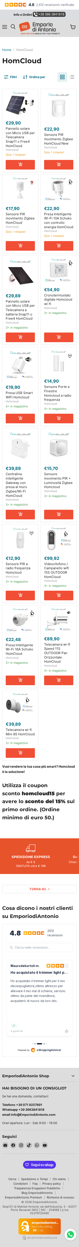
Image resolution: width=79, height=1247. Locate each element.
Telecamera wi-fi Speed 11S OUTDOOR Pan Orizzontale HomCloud (57, 653)
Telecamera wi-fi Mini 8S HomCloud (20, 732)
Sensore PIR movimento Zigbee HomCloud (20, 218)
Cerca (12, 1179)
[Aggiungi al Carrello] (20, 165)
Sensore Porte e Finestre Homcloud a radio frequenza (57, 393)
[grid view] (62, 77)
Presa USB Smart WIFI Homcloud (19, 395)
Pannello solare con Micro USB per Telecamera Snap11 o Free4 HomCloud (20, 137)
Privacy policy (51, 1183)
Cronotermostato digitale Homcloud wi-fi (58, 299)
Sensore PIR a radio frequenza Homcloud (18, 568)
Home (6, 50)
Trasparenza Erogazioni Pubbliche (37, 1188)
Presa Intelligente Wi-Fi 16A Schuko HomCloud (19, 649)
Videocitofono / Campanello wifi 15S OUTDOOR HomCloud (56, 570)
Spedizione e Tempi (34, 1179)
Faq (35, 1183)
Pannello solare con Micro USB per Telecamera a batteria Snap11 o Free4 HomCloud (20, 310)
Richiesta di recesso (60, 1197)
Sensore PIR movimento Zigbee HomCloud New (58, 139)
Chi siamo (59, 1179)
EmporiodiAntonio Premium (23, 1197)
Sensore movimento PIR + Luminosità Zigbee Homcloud (58, 480)
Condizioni (20, 1183)
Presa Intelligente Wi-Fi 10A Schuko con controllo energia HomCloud (58, 220)
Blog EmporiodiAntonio (37, 1192)
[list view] (72, 77)
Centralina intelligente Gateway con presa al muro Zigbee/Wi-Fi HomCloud (16, 484)
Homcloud (12, 149)
